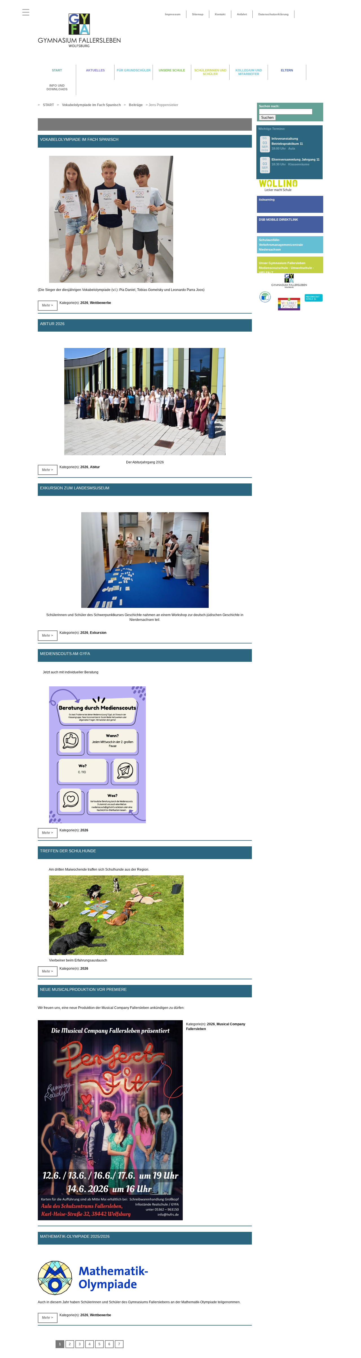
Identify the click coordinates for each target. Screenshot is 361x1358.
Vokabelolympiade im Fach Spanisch (79, 139)
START (57, 70)
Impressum (172, 14)
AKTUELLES (95, 70)
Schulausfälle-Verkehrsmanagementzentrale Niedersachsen (281, 244)
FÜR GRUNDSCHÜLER (134, 70)
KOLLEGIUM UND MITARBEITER (248, 72)
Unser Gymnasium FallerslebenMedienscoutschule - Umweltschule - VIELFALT (286, 267)
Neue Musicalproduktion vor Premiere (83, 989)
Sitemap (197, 14)
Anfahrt (242, 14)
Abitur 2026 (52, 323)
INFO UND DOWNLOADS (57, 87)
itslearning (267, 199)
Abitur (95, 467)
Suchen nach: (269, 106)
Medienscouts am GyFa (65, 653)
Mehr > (47, 305)
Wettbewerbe (100, 303)
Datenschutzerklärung (273, 14)
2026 (84, 303)
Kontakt (220, 14)
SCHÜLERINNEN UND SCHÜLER (210, 72)
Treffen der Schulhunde (68, 851)
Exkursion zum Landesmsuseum (74, 487)
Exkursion (98, 633)
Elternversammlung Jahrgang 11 (296, 159)
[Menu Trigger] (26, 12)
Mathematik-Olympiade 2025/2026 (75, 1236)
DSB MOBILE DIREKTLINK (278, 219)
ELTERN (287, 70)
